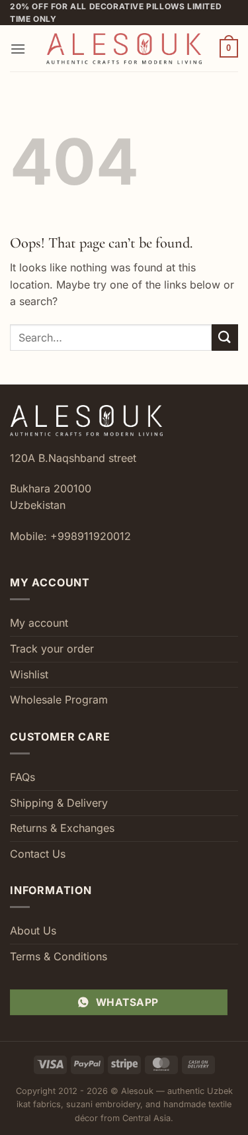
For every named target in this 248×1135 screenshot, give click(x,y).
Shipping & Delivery (59, 802)
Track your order (52, 648)
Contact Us (37, 853)
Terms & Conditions (58, 956)
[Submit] (225, 337)
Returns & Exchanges (62, 828)
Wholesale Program (59, 699)
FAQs (22, 777)
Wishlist (29, 674)
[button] (18, 48)
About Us (33, 930)
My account (39, 622)
